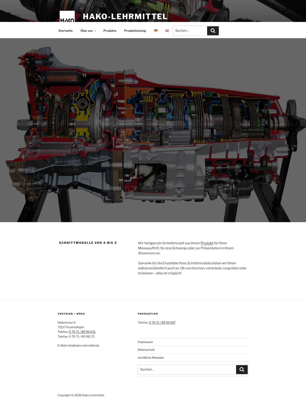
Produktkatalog (135, 30)
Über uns (87, 30)
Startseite (65, 30)
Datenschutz (146, 349)
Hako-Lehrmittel (125, 16)
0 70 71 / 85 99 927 (162, 322)
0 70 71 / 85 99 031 (82, 331)
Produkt (207, 243)
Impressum (145, 342)
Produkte (109, 30)
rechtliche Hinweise (151, 357)
